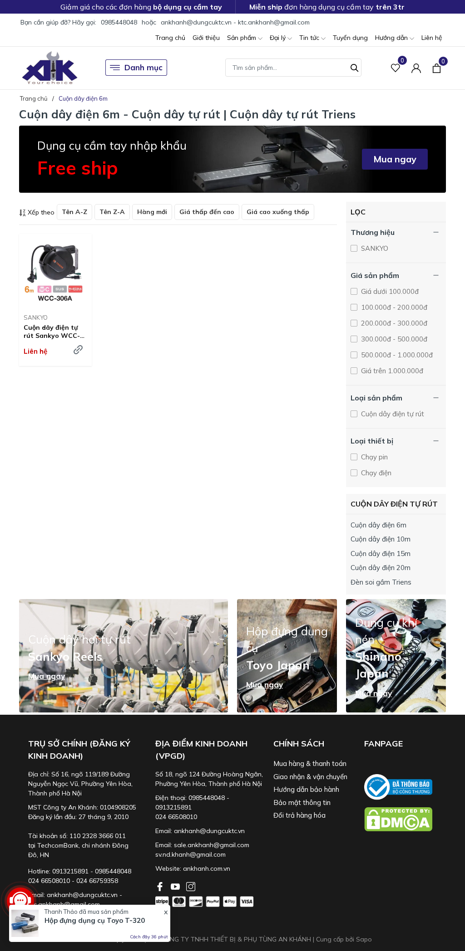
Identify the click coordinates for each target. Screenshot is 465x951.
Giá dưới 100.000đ (389, 291)
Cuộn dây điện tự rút (391, 414)
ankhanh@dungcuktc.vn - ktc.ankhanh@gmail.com (235, 22)
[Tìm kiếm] (354, 66)
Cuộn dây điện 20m (381, 567)
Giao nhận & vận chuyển (310, 776)
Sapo (364, 939)
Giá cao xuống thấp (278, 212)
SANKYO (36, 317)
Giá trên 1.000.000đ (391, 370)
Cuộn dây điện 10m (381, 539)
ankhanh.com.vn (206, 868)
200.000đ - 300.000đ (393, 323)
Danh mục (143, 67)
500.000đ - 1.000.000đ (396, 355)
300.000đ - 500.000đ (393, 339)
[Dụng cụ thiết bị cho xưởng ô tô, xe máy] (49, 68)
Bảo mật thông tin (302, 802)
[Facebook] (160, 885)
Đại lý (278, 38)
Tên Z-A (112, 212)
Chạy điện (375, 472)
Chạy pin (373, 457)
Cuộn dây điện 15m (381, 553)
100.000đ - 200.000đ (393, 307)
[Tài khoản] (416, 67)
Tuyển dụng (350, 38)
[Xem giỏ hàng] (436, 67)
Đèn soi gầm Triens (381, 582)
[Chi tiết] (78, 350)
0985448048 (119, 22)
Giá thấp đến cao (206, 212)
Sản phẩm (242, 38)
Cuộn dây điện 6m (378, 525)
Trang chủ (170, 38)
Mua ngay (394, 159)
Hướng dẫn (392, 38)
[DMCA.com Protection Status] (405, 819)
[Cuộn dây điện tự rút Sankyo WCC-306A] (55, 270)
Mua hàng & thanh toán (309, 763)
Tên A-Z (74, 212)
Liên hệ (431, 38)
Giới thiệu (206, 38)
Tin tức (310, 38)
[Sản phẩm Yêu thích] (396, 67)
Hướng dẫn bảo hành (306, 789)
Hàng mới (152, 212)
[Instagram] (190, 885)
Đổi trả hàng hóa (299, 815)
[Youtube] (176, 885)
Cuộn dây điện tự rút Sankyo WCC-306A (52, 331)
